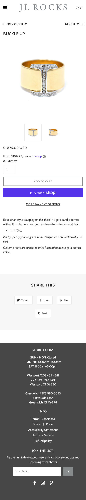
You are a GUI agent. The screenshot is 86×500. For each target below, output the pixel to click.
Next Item (72, 24)
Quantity (9, 161)
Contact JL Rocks (43, 424)
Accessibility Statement (43, 430)
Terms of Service (43, 435)
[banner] (43, 8)
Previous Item (16, 24)
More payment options (43, 204)
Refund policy (43, 441)
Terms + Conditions (43, 419)
